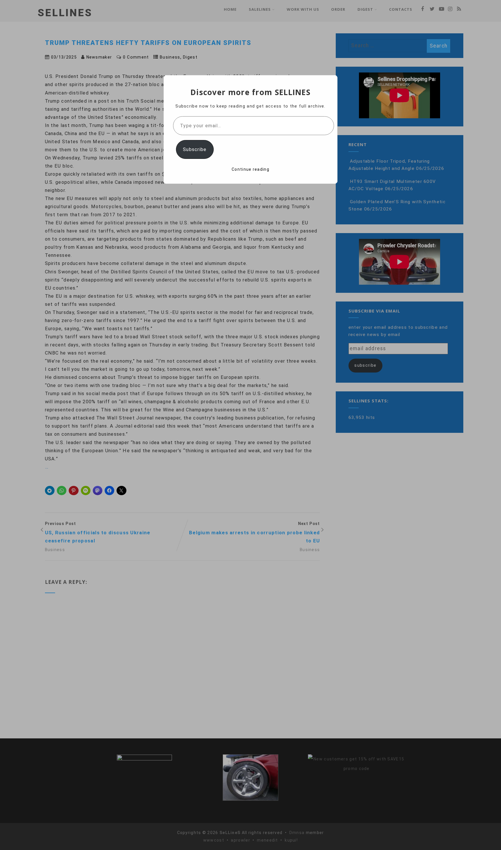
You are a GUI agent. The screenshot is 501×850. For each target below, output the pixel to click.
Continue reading (250, 169)
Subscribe (195, 149)
